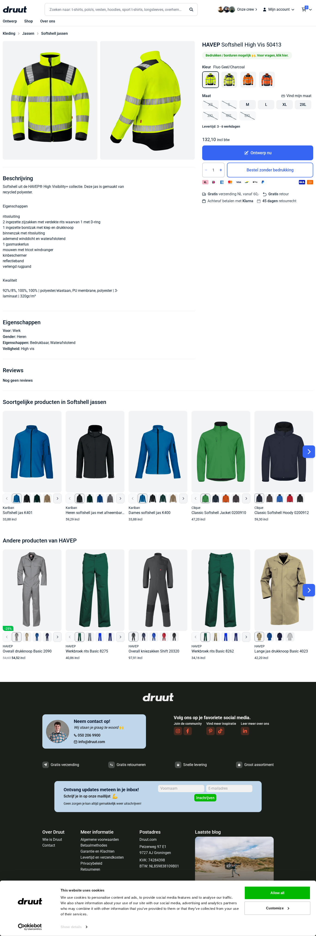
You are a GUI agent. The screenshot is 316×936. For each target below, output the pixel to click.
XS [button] (210, 104)
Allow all (277, 893)
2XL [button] (303, 104)
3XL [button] (210, 115)
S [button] (229, 104)
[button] (50, 100)
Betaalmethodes (94, 845)
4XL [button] (229, 115)
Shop (28, 21)
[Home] (15, 9)
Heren (21, 336)
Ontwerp (10, 21)
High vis (27, 349)
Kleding (9, 33)
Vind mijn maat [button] (298, 96)
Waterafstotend (62, 342)
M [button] (247, 104)
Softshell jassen (54, 33)
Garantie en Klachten (98, 851)
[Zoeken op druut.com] (121, 9)
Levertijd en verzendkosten (102, 857)
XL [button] (284, 104)
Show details (71, 927)
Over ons (47, 21)
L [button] (266, 104)
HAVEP (211, 44)
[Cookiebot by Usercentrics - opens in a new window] (30, 926)
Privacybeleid (91, 863)
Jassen (28, 33)
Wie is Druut (52, 839)
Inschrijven (205, 798)
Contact (48, 845)
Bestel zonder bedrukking (270, 169)
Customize (275, 908)
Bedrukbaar (39, 342)
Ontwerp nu (261, 152)
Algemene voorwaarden (100, 839)
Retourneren (90, 869)
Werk (16, 330)
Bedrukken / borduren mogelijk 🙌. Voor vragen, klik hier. (247, 55)
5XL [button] (247, 115)
